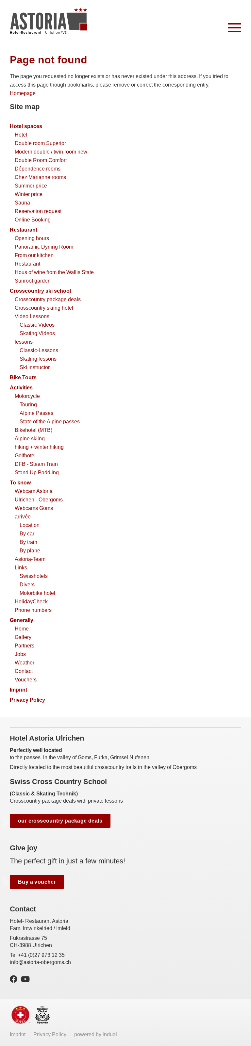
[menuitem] (125, 126)
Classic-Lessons (39, 350)
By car (27, 533)
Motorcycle (27, 396)
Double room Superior (40, 143)
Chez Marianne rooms (40, 177)
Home (22, 628)
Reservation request (38, 211)
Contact (24, 671)
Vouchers (26, 679)
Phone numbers (33, 610)
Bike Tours (23, 377)
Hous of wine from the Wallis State (54, 272)
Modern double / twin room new (51, 152)
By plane (30, 550)
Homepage (23, 93)
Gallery (23, 637)
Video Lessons (32, 316)
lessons (24, 342)
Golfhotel (25, 455)
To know (20, 482)
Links (21, 567)
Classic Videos (37, 325)
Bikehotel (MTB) (33, 430)
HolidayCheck (31, 601)
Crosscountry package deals (48, 299)
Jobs (20, 654)
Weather (24, 662)
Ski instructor (35, 367)
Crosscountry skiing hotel (44, 308)
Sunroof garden (33, 281)
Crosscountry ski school (40, 291)
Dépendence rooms (37, 169)
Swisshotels (34, 576)
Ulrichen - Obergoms (39, 499)
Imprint (18, 690)
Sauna (22, 202)
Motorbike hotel (37, 593)
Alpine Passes (36, 413)
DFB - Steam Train (36, 464)
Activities (21, 387)
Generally (21, 620)
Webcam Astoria (34, 491)
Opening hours (32, 238)
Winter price (28, 194)
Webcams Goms (34, 508)
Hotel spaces (26, 126)
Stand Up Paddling (37, 472)
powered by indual (95, 1034)
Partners (24, 645)
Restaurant (23, 230)
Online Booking (33, 219)
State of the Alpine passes (50, 421)
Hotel (21, 135)
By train (28, 542)
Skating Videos (37, 333)
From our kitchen (34, 255)
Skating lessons (38, 359)
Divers (27, 584)
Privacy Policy (27, 700)
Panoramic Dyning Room (44, 247)
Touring (28, 404)
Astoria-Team (30, 559)
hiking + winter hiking (39, 447)
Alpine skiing (30, 438)
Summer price (31, 185)
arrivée (23, 516)
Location (30, 525)
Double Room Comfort (41, 160)
